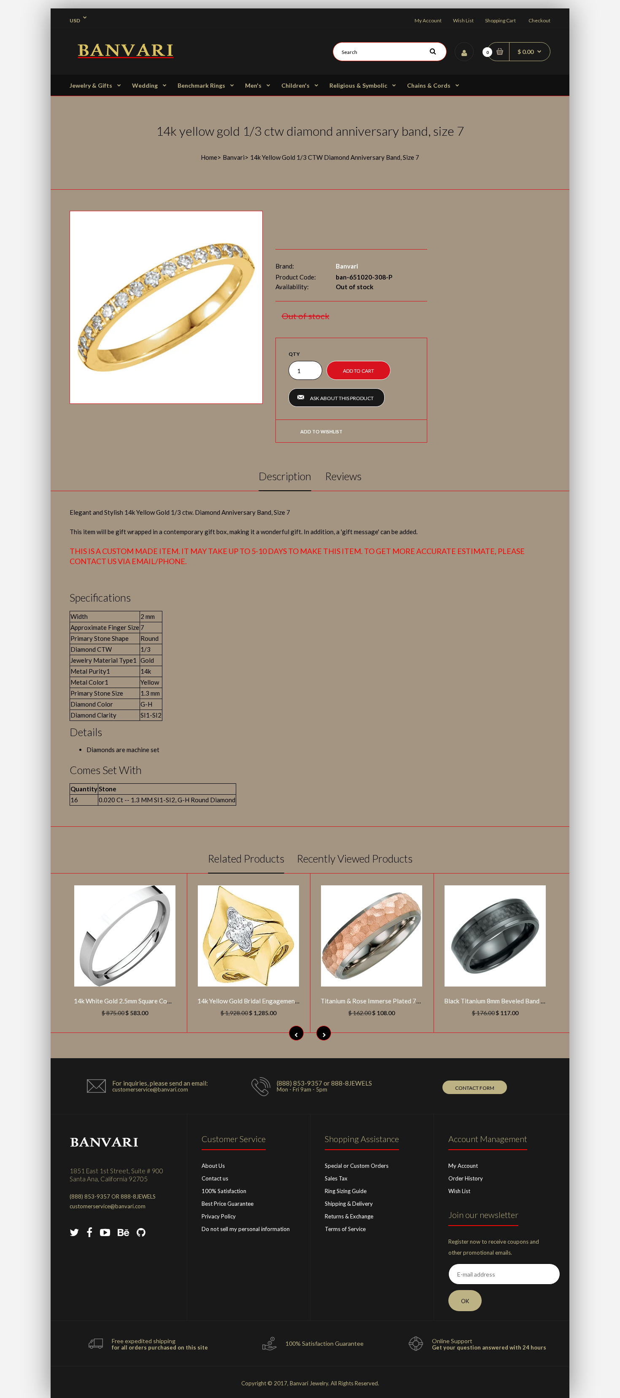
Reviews (343, 476)
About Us (213, 1165)
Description (285, 476)
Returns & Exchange (349, 1216)
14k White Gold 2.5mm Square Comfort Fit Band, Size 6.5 (153, 1001)
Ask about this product (342, 398)
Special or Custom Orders (356, 1165)
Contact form (474, 1088)
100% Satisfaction (224, 1191)
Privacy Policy (219, 1216)
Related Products (246, 858)
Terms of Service (345, 1229)
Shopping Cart (500, 20)
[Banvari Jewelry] (125, 55)
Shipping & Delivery (349, 1203)
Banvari (234, 157)
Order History (465, 1178)
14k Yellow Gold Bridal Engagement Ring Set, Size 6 (269, 1001)
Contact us (215, 1178)
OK (465, 1301)
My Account (428, 20)
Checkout (539, 20)
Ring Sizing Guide (346, 1191)
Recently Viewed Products (354, 858)
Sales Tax (336, 1178)
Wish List (463, 20)
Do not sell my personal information (246, 1229)
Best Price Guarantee (227, 1203)
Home (209, 157)
